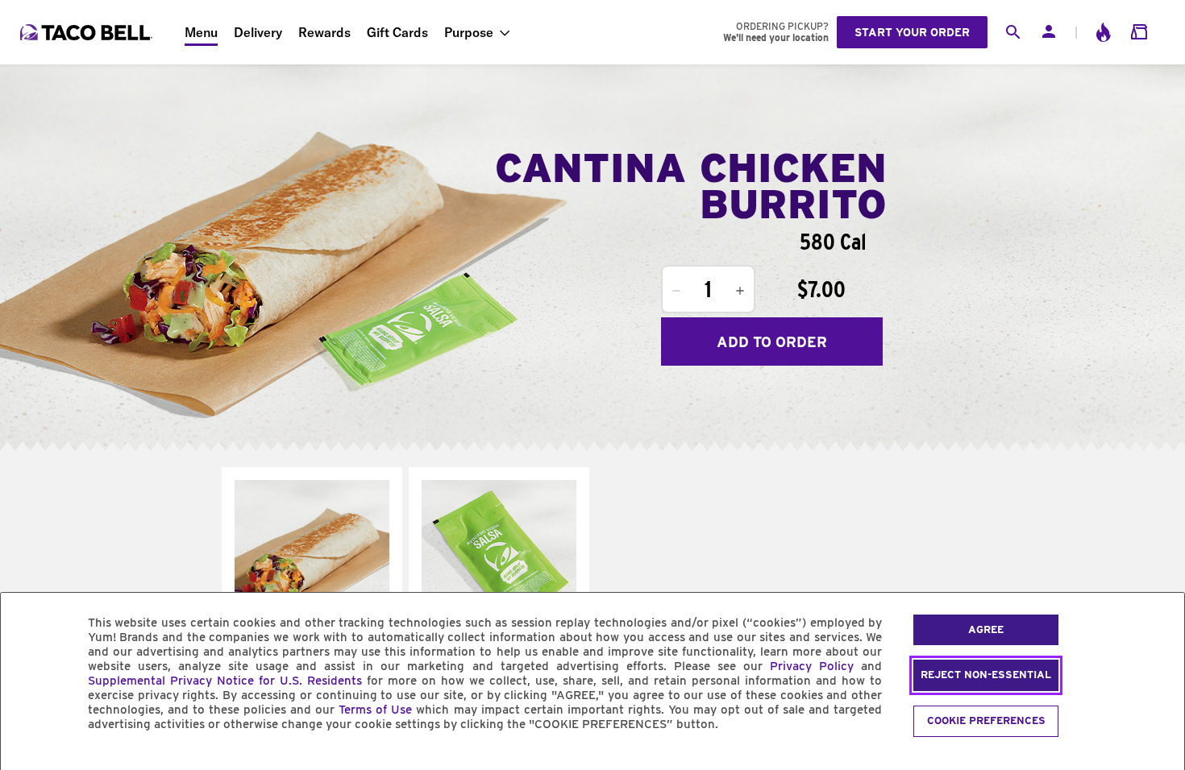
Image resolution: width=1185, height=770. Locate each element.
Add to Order (772, 341)
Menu (201, 32)
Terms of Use (375, 709)
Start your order (912, 32)
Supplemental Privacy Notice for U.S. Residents (225, 680)
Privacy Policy (812, 666)
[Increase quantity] (740, 291)
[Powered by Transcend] (26, 761)
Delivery (258, 32)
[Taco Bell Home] (88, 32)
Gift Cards (397, 32)
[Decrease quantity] (676, 291)
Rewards (324, 32)
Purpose (468, 32)
